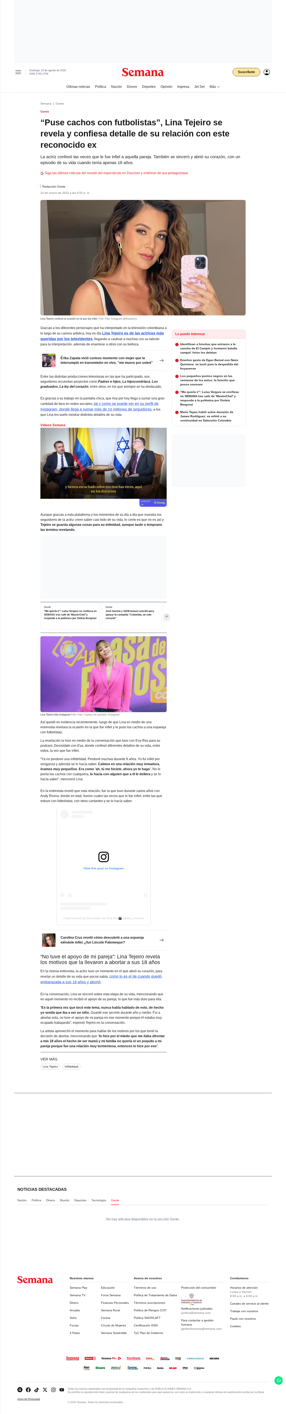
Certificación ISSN (146, 1325)
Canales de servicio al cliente (249, 1303)
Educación (108, 1287)
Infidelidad (71, 1066)
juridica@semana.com (196, 1312)
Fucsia (74, 1325)
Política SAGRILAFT (147, 1317)
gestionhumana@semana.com (201, 1328)
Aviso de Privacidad (33, 1399)
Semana (46, 103)
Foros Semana (111, 1295)
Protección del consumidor (198, 1287)
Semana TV (77, 1295)
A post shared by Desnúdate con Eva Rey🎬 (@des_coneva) (103, 918)
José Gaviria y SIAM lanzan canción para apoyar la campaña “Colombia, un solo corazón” (130, 615)
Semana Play (78, 1287)
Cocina (105, 1317)
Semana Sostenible (114, 1333)
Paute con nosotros (243, 1318)
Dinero (74, 1302)
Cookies (235, 1326)
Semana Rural (110, 1310)
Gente (60, 103)
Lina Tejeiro (50, 1066)
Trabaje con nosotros (244, 1311)
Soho (73, 1317)
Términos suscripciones (149, 1302)
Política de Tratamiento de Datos (155, 1295)
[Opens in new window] (28, 1389)
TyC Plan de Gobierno (148, 1333)
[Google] (19, 1389)
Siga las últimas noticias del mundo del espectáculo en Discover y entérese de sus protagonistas (116, 173)
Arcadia (75, 1310)
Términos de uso (145, 1287)
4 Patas (75, 1333)
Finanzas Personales (115, 1302)
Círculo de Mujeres (113, 1325)
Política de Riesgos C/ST (150, 1310)
